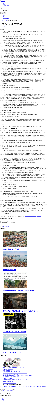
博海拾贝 (2, 20)
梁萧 (4, 27)
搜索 (13, 389)
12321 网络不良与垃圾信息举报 (9, 383)
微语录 (11, 390)
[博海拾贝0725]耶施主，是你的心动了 (11, 374)
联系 (4, 4)
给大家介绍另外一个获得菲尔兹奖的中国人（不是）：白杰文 (16, 379)
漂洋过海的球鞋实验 (9, 270)
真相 (7, 390)
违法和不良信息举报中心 (8, 381)
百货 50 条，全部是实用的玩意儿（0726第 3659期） (14, 367)
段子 (9, 390)
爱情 (4, 390)
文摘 (6, 20)
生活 (8, 226)
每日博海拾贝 (6, 5)
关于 (4, 3)
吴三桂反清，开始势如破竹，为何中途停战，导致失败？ (21, 311)
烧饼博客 (39, 386)
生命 (6, 226)
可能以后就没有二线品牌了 (12, 249)
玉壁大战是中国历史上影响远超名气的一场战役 (18, 290)
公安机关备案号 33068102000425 (29, 386)
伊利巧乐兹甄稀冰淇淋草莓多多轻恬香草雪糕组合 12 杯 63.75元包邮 (17, 375)
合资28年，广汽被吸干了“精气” (13, 352)
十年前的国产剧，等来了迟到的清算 (14, 332)
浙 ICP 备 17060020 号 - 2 (16, 386)
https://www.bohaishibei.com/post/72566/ (33, 216)
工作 (4, 226)
